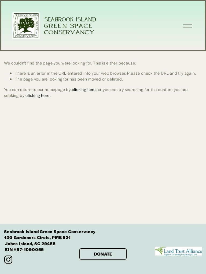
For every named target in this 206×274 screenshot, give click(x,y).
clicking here (84, 89)
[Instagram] (8, 259)
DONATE (103, 254)
